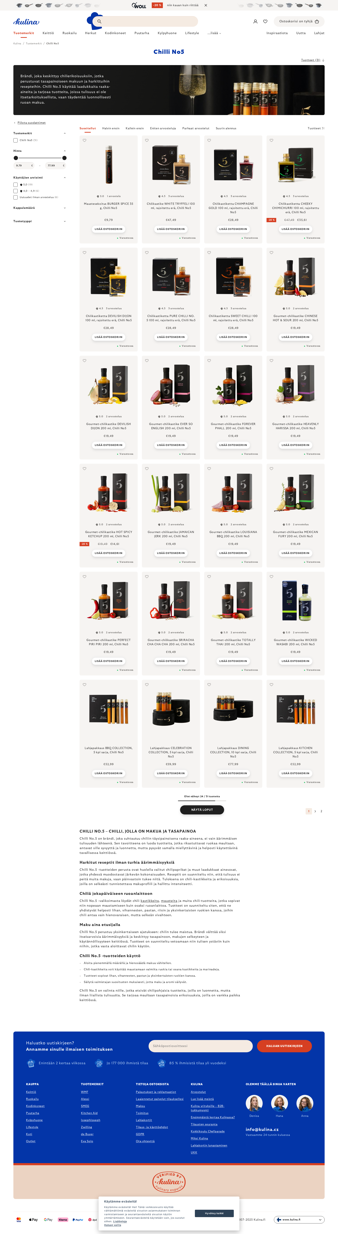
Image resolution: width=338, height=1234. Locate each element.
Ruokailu (32, 1099)
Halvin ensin (111, 128)
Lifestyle (32, 1127)
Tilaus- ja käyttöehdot (152, 1127)
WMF (84, 1092)
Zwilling (86, 1127)
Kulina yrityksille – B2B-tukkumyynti (207, 1108)
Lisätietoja (120, 1221)
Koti (29, 1134)
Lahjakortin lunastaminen (209, 1145)
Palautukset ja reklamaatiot (156, 1092)
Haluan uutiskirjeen (284, 1046)
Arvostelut (198, 1092)
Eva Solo (87, 1141)
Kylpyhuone (34, 1120)
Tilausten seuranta (204, 1124)
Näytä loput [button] (202, 809)
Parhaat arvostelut (195, 128)
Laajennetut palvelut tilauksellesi (160, 1099)
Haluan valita (112, 1225)
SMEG (85, 1106)
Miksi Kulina (199, 1138)
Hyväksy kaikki (214, 1213)
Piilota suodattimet (32, 122)
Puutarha (32, 1113)
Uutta (301, 33)
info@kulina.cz (262, 1130)
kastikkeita (150, 901)
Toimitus (142, 1113)
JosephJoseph (90, 1120)
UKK (194, 1152)
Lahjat (319, 33)
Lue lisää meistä (202, 1099)
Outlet (31, 1141)
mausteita (169, 901)
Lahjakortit (144, 1120)
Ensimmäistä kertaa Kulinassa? (213, 1117)
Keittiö (31, 1092)
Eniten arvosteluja (163, 128)
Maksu (140, 1106)
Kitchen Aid (89, 1113)
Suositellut (88, 128)
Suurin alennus (226, 128)
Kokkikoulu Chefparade (208, 1131)
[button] (202, 129)
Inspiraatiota (277, 33)
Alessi (85, 1099)
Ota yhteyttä (145, 1141)
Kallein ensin (135, 128)
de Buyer (87, 1134)
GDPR (140, 1134)
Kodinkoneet (35, 1106)
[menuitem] (23, 34)
